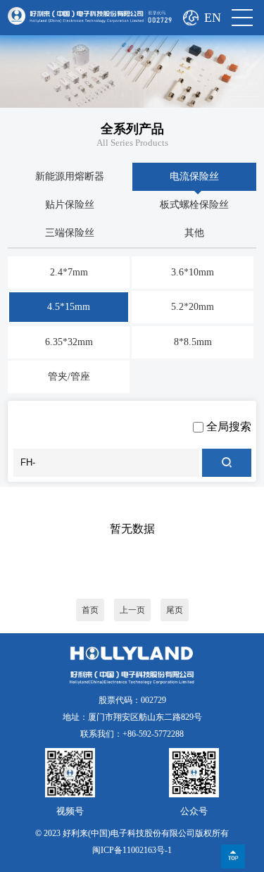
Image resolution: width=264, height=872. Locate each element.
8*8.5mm (193, 342)
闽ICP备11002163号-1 (132, 850)
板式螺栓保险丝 (194, 204)
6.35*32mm (69, 342)
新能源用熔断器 (69, 176)
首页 (90, 610)
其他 (194, 233)
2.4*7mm (69, 272)
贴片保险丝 (69, 204)
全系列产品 (132, 129)
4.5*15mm (68, 306)
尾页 (174, 610)
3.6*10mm (192, 272)
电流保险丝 (194, 176)
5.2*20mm (192, 306)
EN (212, 18)
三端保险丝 (69, 233)
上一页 (132, 610)
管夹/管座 (69, 376)
